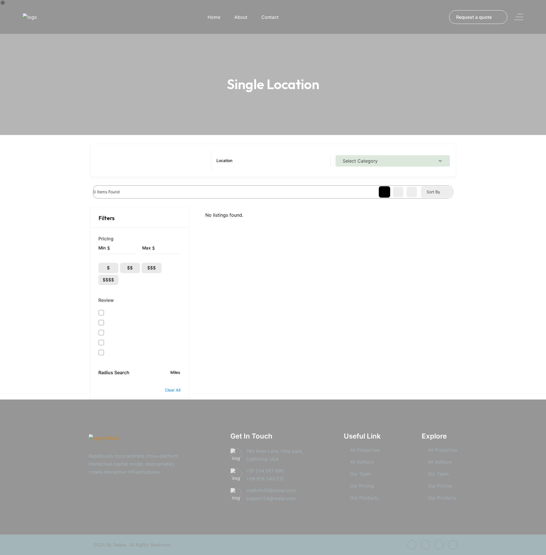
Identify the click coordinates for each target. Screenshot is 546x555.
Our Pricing (362, 486)
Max (146, 248)
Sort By (433, 191)
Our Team (360, 474)
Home (214, 17)
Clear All (172, 390)
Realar (119, 545)
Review (106, 300)
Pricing (105, 238)
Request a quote (474, 17)
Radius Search (113, 372)
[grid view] (384, 192)
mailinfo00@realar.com (271, 490)
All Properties (364, 450)
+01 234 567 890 (265, 471)
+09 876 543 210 (265, 479)
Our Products (364, 498)
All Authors (362, 462)
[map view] (411, 192)
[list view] (398, 192)
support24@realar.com (271, 498)
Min (102, 248)
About (240, 17)
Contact (270, 17)
